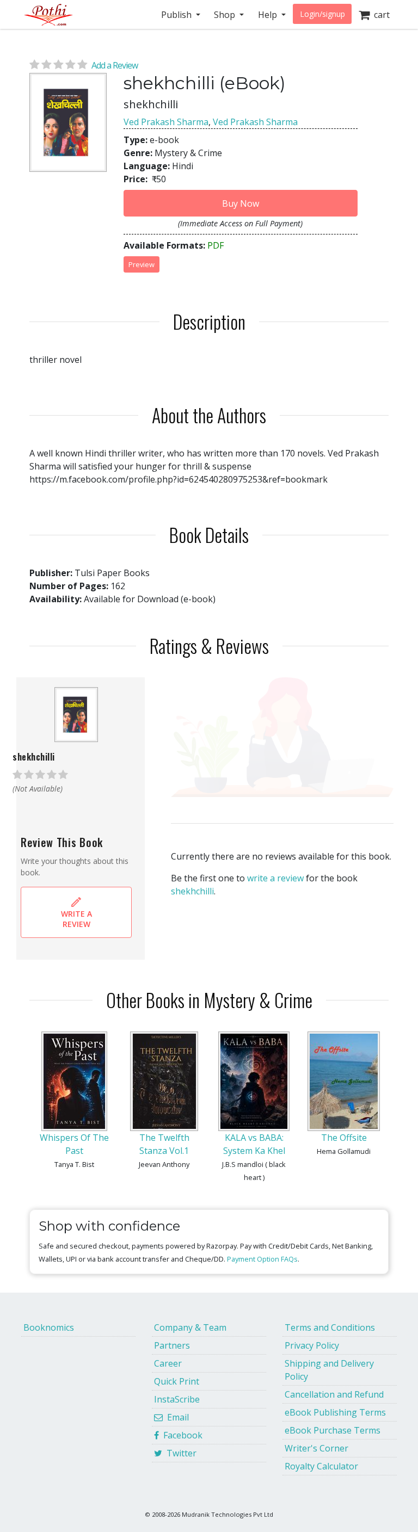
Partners (172, 1345)
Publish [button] (177, 15)
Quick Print (176, 1381)
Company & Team (190, 1327)
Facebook (180, 1435)
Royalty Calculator (321, 1466)
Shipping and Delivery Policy (329, 1369)
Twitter (179, 1453)
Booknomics (48, 1327)
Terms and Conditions (330, 1327)
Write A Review (76, 919)
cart (380, 15)
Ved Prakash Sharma (166, 122)
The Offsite (344, 1138)
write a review (275, 878)
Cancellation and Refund (334, 1394)
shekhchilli (192, 891)
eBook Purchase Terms (332, 1430)
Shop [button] (225, 15)
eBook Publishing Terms (335, 1412)
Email (176, 1417)
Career (168, 1363)
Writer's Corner (316, 1448)
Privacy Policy (312, 1345)
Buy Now (240, 203)
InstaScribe (177, 1399)
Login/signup (322, 14)
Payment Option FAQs (262, 1259)
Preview (141, 264)
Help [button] (268, 15)
